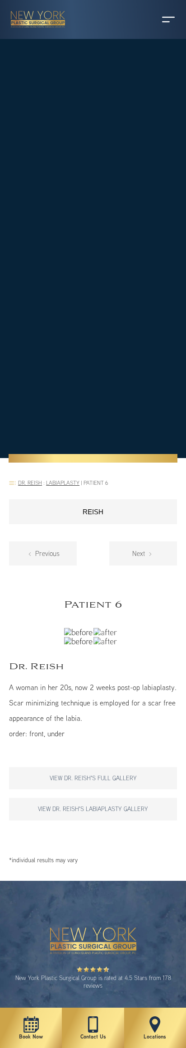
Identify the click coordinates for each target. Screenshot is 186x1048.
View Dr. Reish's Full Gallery (93, 778)
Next (139, 553)
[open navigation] (159, 19)
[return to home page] (34, 32)
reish (93, 512)
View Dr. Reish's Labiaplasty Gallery (93, 808)
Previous (46, 553)
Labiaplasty (62, 482)
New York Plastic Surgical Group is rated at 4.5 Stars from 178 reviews (93, 981)
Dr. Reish (30, 482)
